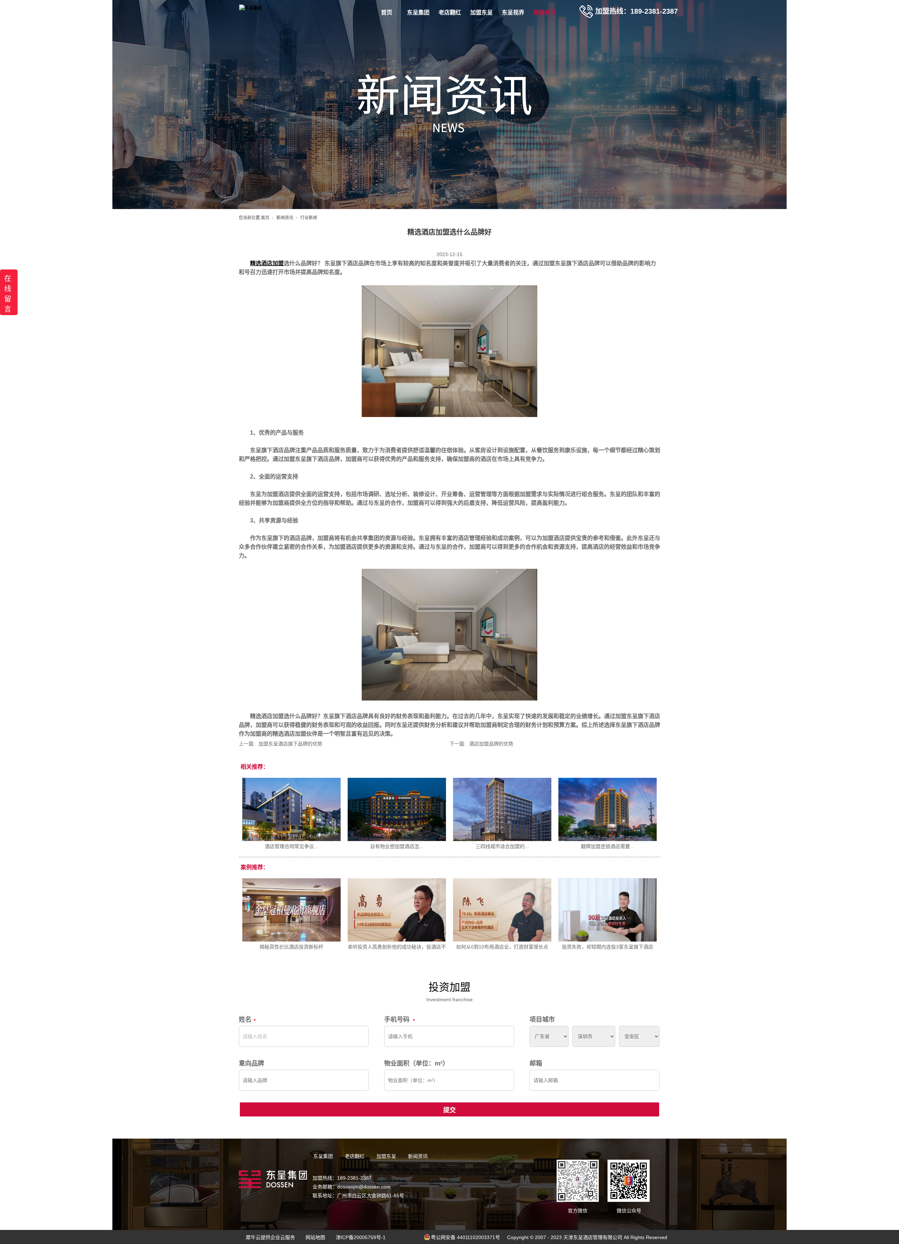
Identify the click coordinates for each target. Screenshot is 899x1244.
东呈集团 (418, 12)
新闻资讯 (544, 12)
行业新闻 (308, 217)
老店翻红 (450, 12)
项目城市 (542, 1019)
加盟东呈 (481, 12)
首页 (386, 12)
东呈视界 (513, 12)
